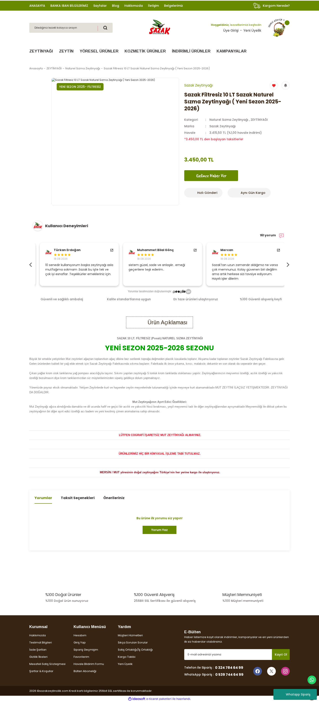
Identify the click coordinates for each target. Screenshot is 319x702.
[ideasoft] (136, 699)
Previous (31, 264)
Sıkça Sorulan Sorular (133, 642)
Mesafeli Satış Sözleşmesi (47, 664)
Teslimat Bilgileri (40, 642)
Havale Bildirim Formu (89, 664)
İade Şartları (37, 650)
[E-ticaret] (159, 699)
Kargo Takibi (126, 657)
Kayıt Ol (281, 654)
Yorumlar (43, 497)
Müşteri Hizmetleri (130, 635)
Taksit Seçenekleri (78, 497)
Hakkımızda (37, 635)
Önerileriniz (114, 497)
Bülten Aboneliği (85, 671)
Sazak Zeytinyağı (222, 126)
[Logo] (159, 27)
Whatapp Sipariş (298, 694)
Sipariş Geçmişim (86, 650)
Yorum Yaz (159, 530)
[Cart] (277, 27)
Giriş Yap (80, 642)
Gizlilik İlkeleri (38, 657)
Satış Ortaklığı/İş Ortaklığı (135, 650)
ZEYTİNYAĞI (259, 120)
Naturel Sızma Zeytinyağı (228, 120)
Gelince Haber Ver (211, 176)
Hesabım (80, 635)
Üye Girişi (230, 30)
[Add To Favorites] (274, 85)
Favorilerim (81, 657)
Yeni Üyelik (252, 30)
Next (287, 264)
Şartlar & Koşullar (41, 671)
